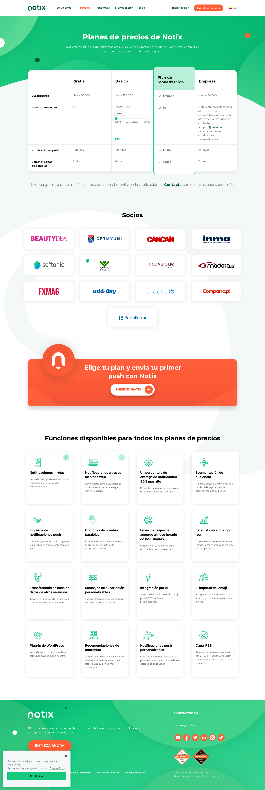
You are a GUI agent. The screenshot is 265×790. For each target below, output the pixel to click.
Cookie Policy (57, 768)
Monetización (124, 7)
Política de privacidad (76, 772)
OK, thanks (37, 776)
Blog (142, 7)
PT (237, 20)
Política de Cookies (107, 772)
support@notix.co (210, 127)
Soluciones (63, 7)
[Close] (66, 756)
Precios (85, 7)
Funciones (103, 7)
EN (237, 24)
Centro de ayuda (135, 772)
